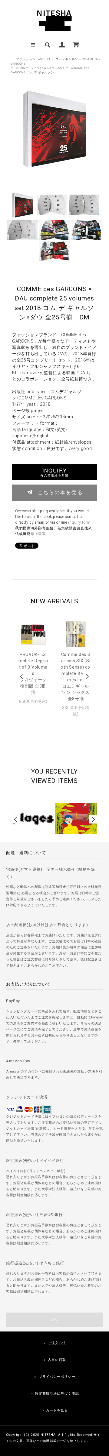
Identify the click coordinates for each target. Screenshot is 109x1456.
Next (87, 676)
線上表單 (38, 534)
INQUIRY (54, 472)
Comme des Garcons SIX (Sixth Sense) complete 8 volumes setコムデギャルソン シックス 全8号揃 (76, 676)
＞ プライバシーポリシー (54, 1377)
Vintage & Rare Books (48, 67)
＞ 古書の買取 (54, 1360)
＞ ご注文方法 (54, 1343)
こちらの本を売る (60, 492)
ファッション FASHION (33, 59)
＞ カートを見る (54, 1410)
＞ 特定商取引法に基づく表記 (54, 1394)
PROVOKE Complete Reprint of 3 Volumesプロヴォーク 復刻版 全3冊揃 (33, 673)
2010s (20, 67)
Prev (22, 676)
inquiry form (79, 522)
